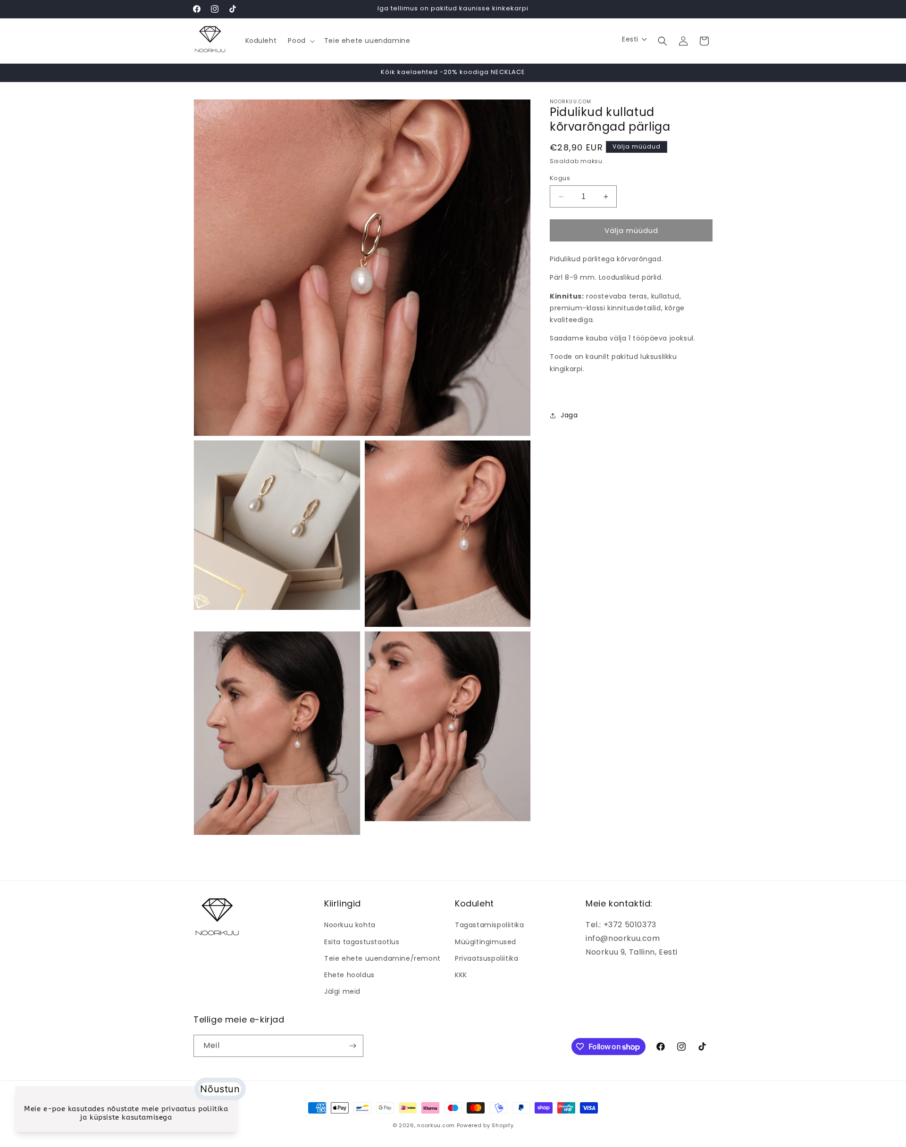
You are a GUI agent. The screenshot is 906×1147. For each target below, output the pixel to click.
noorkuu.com (436, 1125)
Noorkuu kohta (350, 925)
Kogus (560, 178)
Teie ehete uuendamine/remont (382, 958)
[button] (300, 40)
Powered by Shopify (485, 1125)
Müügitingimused (485, 942)
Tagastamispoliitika (489, 925)
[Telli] (352, 1046)
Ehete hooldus (349, 975)
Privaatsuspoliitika (486, 958)
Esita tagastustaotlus (362, 942)
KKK (461, 975)
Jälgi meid (342, 991)
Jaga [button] (569, 415)
